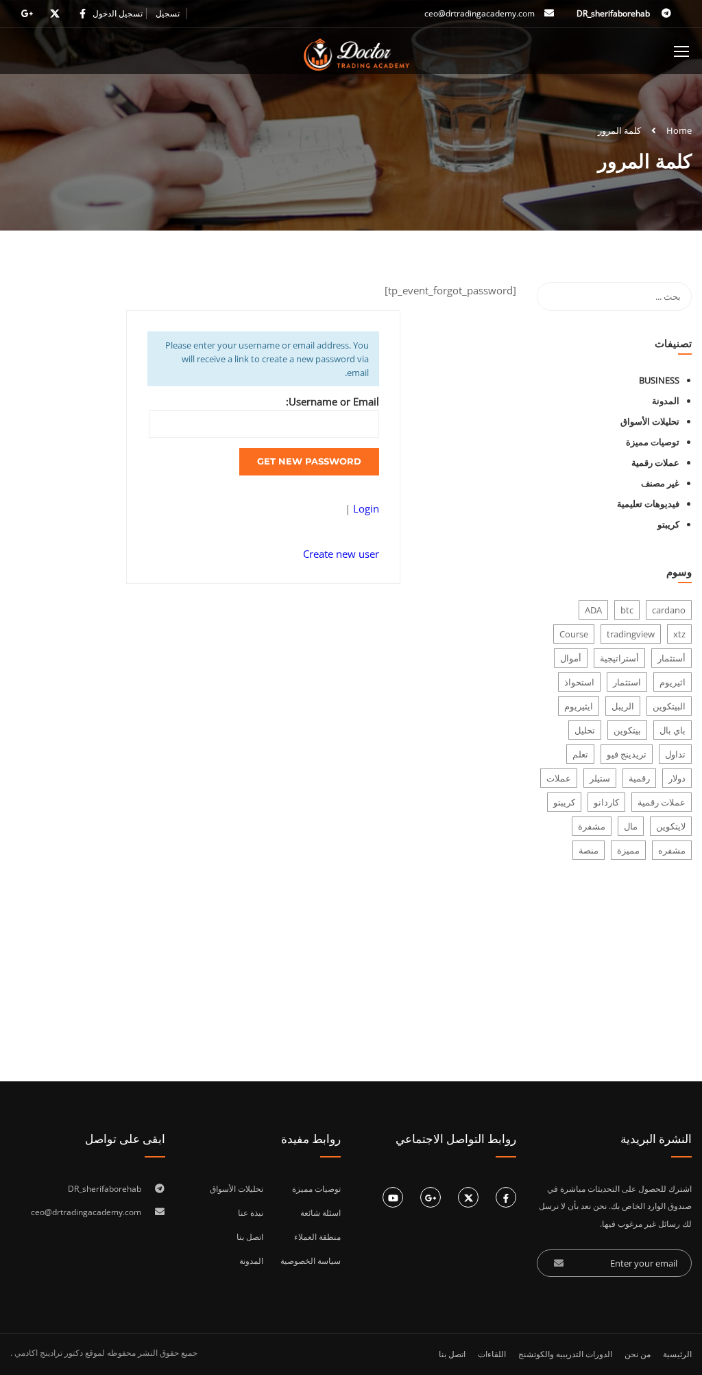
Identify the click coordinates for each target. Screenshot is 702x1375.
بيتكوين (627, 730)
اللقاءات (492, 1354)
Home (679, 130)
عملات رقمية (655, 462)
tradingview (631, 634)
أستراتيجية (619, 658)
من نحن (638, 1354)
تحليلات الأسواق (649, 421)
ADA (593, 610)
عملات (558, 778)
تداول (675, 754)
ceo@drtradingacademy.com (479, 13)
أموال (570, 658)
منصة (588, 850)
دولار (677, 778)
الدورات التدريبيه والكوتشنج (565, 1354)
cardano (669, 610)
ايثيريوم (578, 706)
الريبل (623, 706)
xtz (679, 634)
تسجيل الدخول (118, 13)
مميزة (628, 850)
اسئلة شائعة (320, 1213)
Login (364, 508)
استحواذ (579, 682)
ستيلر (600, 778)
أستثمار (671, 658)
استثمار (627, 682)
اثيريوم (672, 682)
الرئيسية (677, 1354)
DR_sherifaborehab (614, 13)
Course (573, 634)
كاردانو (606, 802)
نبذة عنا (250, 1213)
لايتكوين (671, 826)
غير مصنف (660, 483)
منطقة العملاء (317, 1237)
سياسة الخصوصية (310, 1261)
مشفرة (591, 826)
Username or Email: (332, 401)
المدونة (665, 401)
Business (659, 380)
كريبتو (668, 524)
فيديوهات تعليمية (648, 503)
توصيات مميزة (652, 442)
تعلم (580, 754)
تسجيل (168, 13)
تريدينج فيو (626, 754)
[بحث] (554, 296)
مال (631, 826)
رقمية (639, 778)
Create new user (341, 554)
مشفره (672, 850)
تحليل (584, 730)
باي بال (672, 730)
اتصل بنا (250, 1237)
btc (626, 610)
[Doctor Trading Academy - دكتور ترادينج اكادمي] (356, 54)
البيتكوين (669, 706)
